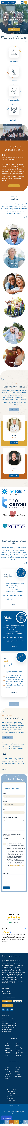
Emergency (8, 1073)
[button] (22, 2)
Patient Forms (19, 1052)
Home (6, 1043)
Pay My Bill (10, 1098)
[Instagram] (7, 1009)
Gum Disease (18, 1076)
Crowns (7, 1067)
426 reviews (17, 920)
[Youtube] (12, 1009)
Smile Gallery (11, 1091)
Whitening (17, 1071)
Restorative (18, 1066)
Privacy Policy (14, 865)
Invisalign (7, 1078)
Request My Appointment (14, 1096)
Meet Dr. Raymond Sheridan (7, 1046)
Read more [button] (5, 941)
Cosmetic (7, 1066)
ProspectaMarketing (19, 1113)
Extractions (18, 1073)
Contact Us (18, 1055)
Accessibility (10, 1095)
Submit (6, 888)
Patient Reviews (11, 1093)
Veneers (17, 1069)
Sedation (17, 1067)
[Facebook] (3, 1009)
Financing (17, 1050)
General (7, 1074)
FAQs (16, 1054)
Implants (7, 1076)
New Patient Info (11, 1090)
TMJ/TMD (17, 1074)
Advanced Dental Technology (18, 1045)
